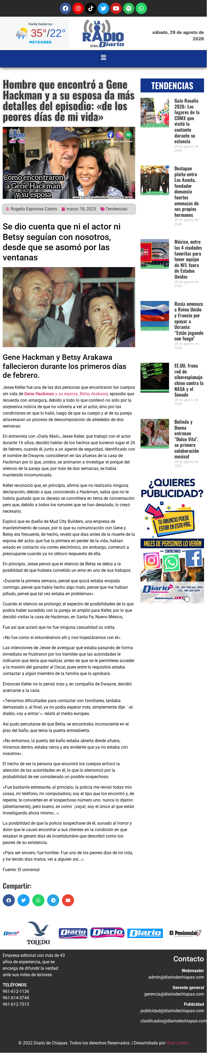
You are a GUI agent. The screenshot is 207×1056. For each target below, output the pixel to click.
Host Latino (177, 1043)
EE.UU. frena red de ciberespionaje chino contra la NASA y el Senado (189, 380)
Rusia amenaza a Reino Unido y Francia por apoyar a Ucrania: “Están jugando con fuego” (188, 321)
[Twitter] (103, 8)
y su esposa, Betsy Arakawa (66, 393)
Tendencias (116, 208)
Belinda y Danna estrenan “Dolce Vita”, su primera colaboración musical (186, 439)
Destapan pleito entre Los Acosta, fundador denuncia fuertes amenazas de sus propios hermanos (186, 191)
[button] (103, 57)
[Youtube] (116, 8)
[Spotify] (128, 8)
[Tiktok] (90, 8)
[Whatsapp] (141, 8)
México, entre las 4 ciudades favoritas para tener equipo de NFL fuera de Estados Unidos (188, 259)
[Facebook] (65, 8)
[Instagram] (78, 8)
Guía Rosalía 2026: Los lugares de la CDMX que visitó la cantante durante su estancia (186, 121)
